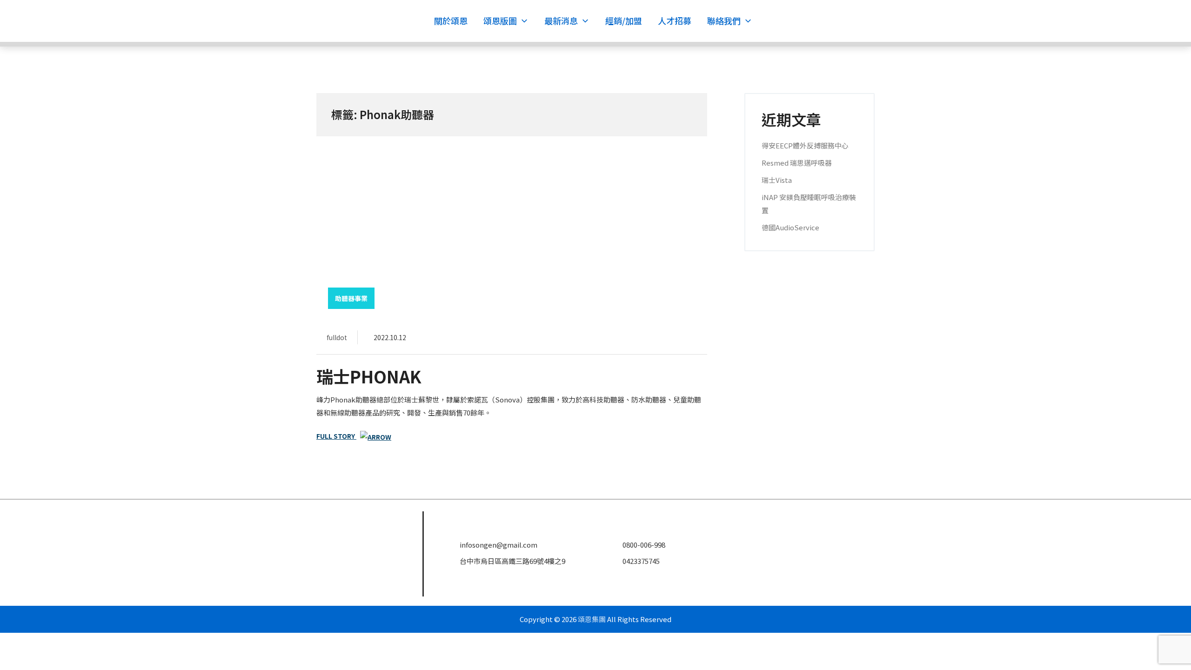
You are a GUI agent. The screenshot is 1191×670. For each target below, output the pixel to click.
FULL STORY (336, 436)
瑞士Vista (777, 180)
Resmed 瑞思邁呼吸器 (797, 163)
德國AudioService (790, 227)
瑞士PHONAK (369, 376)
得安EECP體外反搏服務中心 (805, 145)
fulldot (336, 337)
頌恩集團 (592, 619)
